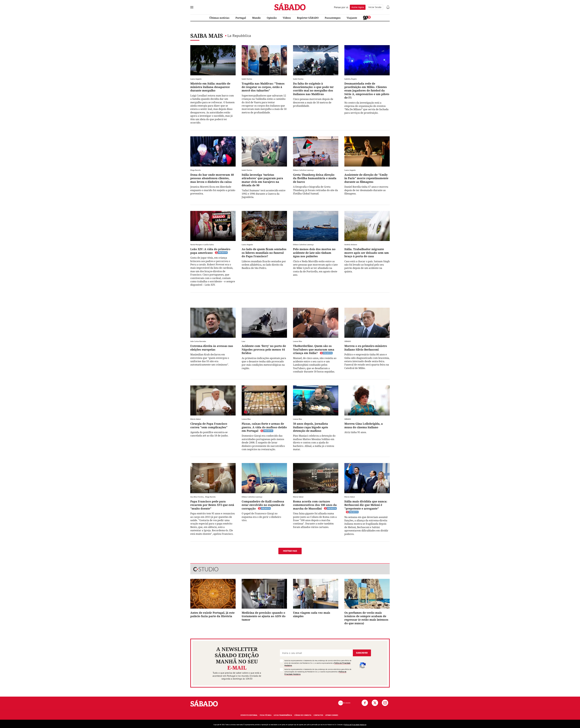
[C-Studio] (290, 569)
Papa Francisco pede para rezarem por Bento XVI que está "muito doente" (212, 505)
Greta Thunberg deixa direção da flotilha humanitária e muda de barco (314, 178)
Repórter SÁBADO (308, 17)
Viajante (352, 17)
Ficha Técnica (265, 715)
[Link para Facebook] (365, 703)
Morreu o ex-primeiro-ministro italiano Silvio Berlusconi (365, 347)
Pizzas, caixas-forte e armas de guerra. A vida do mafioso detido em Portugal (264, 427)
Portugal (240, 17)
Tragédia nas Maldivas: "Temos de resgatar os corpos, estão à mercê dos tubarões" (263, 87)
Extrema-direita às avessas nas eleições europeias (211, 347)
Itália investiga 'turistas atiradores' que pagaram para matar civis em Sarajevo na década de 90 (262, 180)
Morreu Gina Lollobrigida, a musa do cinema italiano (363, 425)
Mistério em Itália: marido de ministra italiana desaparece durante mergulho (210, 87)
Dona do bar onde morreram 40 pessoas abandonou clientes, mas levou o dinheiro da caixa (212, 178)
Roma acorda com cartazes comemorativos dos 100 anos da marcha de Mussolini (315, 505)
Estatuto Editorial (249, 715)
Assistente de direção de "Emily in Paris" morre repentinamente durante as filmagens (366, 178)
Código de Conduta (302, 715)
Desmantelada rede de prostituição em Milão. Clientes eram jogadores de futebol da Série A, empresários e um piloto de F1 (366, 90)
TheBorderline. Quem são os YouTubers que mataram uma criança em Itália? (313, 349)
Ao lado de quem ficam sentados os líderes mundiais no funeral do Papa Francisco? (264, 252)
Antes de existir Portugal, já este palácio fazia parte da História (212, 614)
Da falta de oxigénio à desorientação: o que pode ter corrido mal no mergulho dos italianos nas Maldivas (313, 89)
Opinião (272, 17)
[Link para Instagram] (385, 703)
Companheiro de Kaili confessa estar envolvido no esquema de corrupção (263, 505)
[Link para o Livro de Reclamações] (344, 703)
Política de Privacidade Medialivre (355, 725)
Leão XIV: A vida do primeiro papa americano (210, 250)
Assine (357, 7)
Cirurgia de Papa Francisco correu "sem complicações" (208, 425)
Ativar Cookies (331, 715)
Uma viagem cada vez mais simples (311, 614)
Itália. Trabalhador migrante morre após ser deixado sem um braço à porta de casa (366, 252)
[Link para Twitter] (375, 703)
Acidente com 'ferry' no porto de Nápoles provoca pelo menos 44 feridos (264, 349)
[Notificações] (388, 7)
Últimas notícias (219, 17)
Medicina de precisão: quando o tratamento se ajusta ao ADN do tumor (263, 616)
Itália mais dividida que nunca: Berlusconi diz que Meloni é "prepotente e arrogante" (365, 505)
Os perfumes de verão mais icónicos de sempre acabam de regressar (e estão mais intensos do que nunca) (366, 618)
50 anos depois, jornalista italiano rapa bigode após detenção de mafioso (310, 427)
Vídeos (287, 17)
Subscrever (362, 652)
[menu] (191, 7)
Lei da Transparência (283, 715)
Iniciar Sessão (374, 7)
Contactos (318, 715)
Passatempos (333, 17)
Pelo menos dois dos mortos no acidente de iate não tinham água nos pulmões (314, 252)
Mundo (256, 17)
